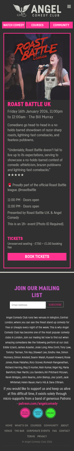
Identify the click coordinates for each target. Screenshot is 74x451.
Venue (8, 431)
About (65, 425)
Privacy (42, 436)
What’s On (21, 425)
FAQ (54, 431)
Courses (37, 25)
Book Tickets (37, 257)
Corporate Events (38, 431)
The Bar (19, 431)
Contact (64, 431)
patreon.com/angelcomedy (38, 403)
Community (61, 25)
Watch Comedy (13, 25)
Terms (31, 436)
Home (9, 425)
